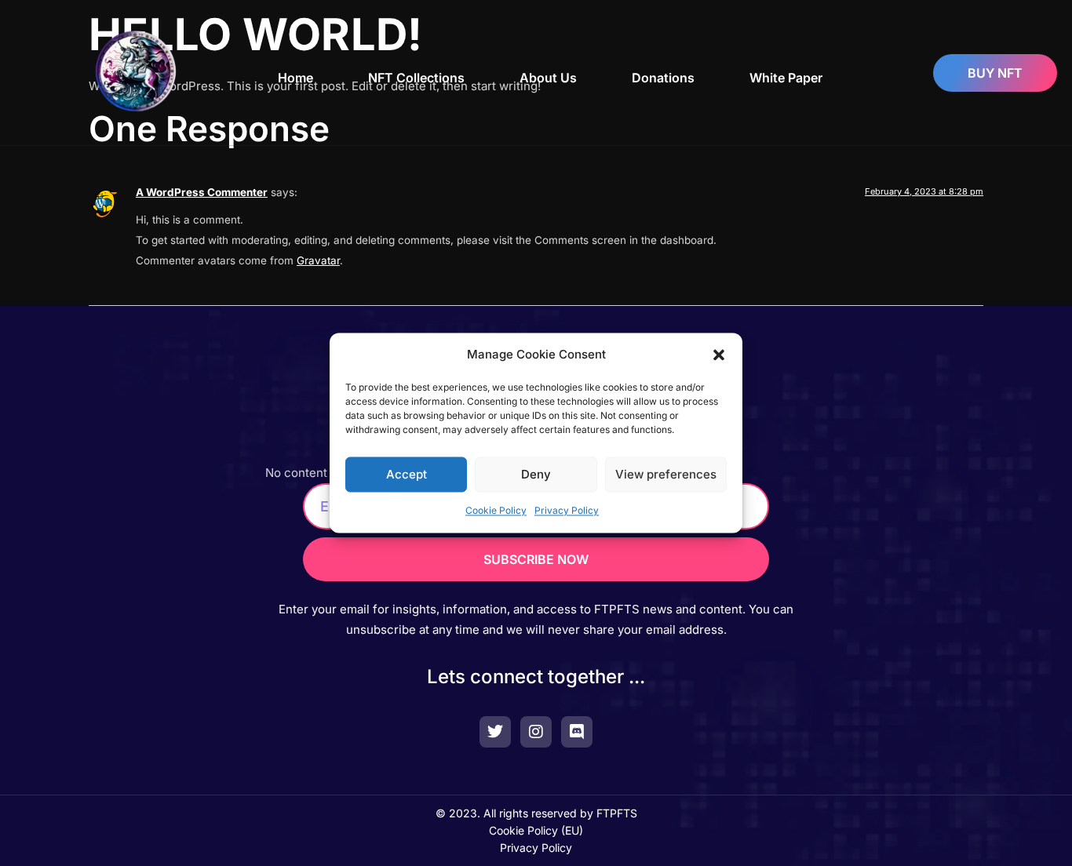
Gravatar (318, 260)
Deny (536, 474)
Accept (406, 474)
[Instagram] (536, 732)
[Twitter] (495, 732)
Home (295, 78)
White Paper (785, 78)
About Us (548, 78)
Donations (663, 78)
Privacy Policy (566, 511)
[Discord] (577, 732)
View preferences (665, 474)
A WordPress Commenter (202, 192)
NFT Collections (416, 78)
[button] (719, 354)
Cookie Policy (496, 511)
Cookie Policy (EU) (536, 830)
